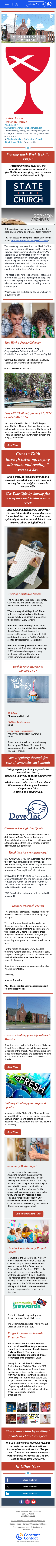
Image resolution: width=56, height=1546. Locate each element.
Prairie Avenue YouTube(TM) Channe (29, 241)
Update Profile (15, 1524)
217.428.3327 (11, 125)
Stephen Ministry (15, 139)
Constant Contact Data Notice (35, 1524)
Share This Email (30, 1480)
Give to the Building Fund (28, 1214)
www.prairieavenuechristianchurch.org (23, 128)
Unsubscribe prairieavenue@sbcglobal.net (28, 1521)
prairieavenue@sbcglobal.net (31, 1527)
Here (37, 1318)
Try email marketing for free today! (28, 1541)
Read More (12, 445)
